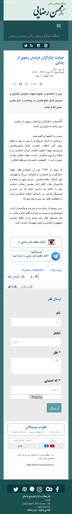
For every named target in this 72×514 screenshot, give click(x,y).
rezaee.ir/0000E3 (33, 270)
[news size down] (26, 84)
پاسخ (20, 446)
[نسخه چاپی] (10, 83)
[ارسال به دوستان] (14, 83)
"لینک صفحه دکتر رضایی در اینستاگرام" (32, 244)
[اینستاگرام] (38, 45)
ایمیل (56, 333)
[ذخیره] (20, 83)
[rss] (31, 45)
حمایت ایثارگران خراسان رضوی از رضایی (40, 60)
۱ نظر (38, 75)
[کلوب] (48, 489)
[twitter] (26, 45)
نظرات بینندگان (36, 427)
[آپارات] (46, 45)
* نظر (56, 353)
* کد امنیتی (52, 380)
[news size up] (40, 84)
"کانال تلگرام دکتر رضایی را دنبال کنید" (30, 256)
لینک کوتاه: (55, 270)
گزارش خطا (14, 276)
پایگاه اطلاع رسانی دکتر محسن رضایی (33, 35)
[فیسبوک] (57, 489)
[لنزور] (31, 490)
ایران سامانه (32, 510)
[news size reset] (33, 84)
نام (58, 313)
